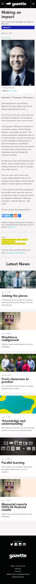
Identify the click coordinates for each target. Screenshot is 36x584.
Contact (18, 571)
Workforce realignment (10, 338)
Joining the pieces (15, 295)
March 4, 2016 (7, 33)
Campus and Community (9, 239)
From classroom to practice (15, 380)
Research (25, 239)
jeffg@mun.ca (12, 227)
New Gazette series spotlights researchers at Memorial (17, 23)
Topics (4, 237)
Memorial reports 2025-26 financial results (14, 507)
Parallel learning (13, 462)
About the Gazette (18, 566)
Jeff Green (7, 38)
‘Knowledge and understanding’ (13, 422)
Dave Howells (13, 91)
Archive (18, 569)
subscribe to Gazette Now (15, 253)
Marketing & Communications (18, 574)
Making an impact (11, 14)
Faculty (19, 239)
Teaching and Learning (8, 241)
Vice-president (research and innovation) (14, 243)
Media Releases (18, 577)
